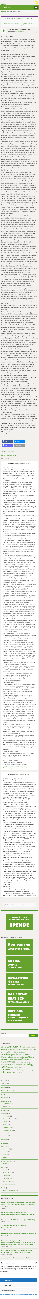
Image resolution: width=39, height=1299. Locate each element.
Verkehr (5, 1157)
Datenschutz (4, 1097)
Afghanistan (6, 451)
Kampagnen (4, 1139)
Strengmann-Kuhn (15, 1070)
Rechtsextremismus (23, 1067)
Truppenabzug (29, 1070)
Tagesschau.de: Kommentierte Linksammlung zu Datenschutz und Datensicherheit (20, 19)
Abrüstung (4, 1047)
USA (12, 1072)
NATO (4, 1067)
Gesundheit (6, 1178)
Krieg (12, 451)
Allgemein (4, 1087)
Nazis (8, 1067)
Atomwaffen (24, 1049)
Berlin (5, 1052)
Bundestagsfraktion (21, 1052)
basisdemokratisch (6, 1090)
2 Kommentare (10, 455)
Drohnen (5, 1121)
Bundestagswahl (9, 1054)
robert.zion (11, 774)
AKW (24, 1047)
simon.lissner (12, 463)
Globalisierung (7, 1181)
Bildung (5, 1175)
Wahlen (16, 1072)
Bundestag (11, 1052)
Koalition (23, 1065)
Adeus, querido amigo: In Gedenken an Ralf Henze (17, 1258)
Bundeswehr (24, 1054)
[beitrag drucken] (36, 32)
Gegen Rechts (7, 1103)
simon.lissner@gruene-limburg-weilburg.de (15, 768)
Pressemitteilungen (6, 1161)
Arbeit (5, 1170)
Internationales (20, 31)
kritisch (3, 1143)
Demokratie (6, 1057)
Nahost (5, 1133)
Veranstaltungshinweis (9, 1190)
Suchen (3, 1033)
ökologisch (4, 1146)
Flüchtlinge (31, 1057)
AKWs (28, 1047)
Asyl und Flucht (7, 1172)
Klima (28, 1062)
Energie (5, 1151)
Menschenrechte (8, 1130)
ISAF (18, 1062)
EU (21, 1057)
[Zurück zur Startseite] (19, 2)
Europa (25, 1057)
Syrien (23, 1070)
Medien (5, 1163)
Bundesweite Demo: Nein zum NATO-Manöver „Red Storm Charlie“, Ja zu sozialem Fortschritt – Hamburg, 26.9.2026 (18, 1204)
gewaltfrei (4, 1113)
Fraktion (3, 1110)
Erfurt (18, 1057)
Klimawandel (15, 1065)
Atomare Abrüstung (8, 1119)
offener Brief (13, 1067)
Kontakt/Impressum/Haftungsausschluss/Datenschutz (24, 1294)
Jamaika (21, 1062)
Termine (3, 1188)
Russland (5, 1070)
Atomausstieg (15, 1049)
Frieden (4, 1059)
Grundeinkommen (13, 1059)
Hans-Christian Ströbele (16, 1060)
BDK (2, 1094)
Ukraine (5, 1072)
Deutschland (13, 1057)
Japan (25, 1062)
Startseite (3, 11)
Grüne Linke (6, 7)
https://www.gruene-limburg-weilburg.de (14, 766)
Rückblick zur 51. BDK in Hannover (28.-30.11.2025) (18, 1220)
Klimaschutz (5, 1065)
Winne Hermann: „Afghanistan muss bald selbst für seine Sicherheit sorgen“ (19, 24)
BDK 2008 (30, 1049)
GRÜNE (22, 1059)
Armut (8, 1049)
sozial (3, 1167)
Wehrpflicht (20, 1072)
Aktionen (4, 1084)
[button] (36, 1263)
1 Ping (6, 459)
